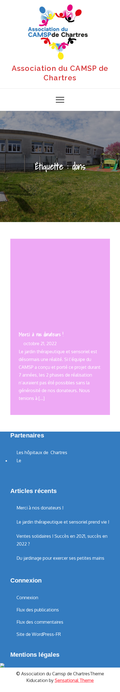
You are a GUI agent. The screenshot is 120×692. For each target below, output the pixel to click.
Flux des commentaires (39, 622)
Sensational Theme (74, 680)
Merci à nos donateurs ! (41, 334)
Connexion (27, 597)
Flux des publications (37, 610)
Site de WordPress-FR (38, 634)
